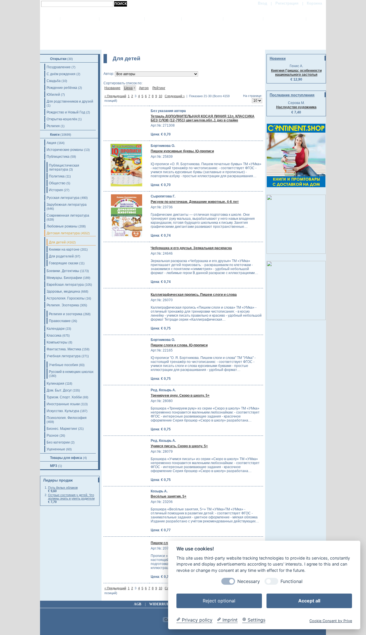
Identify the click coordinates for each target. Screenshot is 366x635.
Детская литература (63, 233)
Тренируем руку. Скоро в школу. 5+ (180, 396)
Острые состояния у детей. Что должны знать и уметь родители (71, 496)
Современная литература (68, 215)
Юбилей (53, 95)
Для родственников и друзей (70, 101)
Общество (57, 183)
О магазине (121, 19)
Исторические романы (65, 150)
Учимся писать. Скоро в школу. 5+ (179, 446)
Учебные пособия (63, 365)
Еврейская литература (65, 285)
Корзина (314, 3)
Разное (53, 436)
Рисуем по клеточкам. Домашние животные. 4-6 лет (195, 202)
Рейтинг (158, 88)
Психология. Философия (67, 418)
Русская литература (63, 198)
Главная (79, 19)
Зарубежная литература (67, 205)
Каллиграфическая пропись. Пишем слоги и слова (194, 295)
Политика (57, 176)
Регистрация (287, 3)
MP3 (53, 466)
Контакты (284, 19)
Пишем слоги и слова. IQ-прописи (179, 345)
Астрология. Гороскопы (66, 298)
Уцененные (56, 449)
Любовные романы (62, 226)
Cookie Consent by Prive (330, 620)
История (56, 190)
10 (160, 96)
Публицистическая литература (64, 167)
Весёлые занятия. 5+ (168, 496)
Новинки (278, 58)
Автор (144, 88)
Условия (243, 19)
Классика (54, 336)
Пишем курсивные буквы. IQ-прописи (182, 151)
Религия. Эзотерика (63, 305)
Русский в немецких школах (71, 372)
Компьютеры (57, 342)
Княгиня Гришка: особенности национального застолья (296, 73)
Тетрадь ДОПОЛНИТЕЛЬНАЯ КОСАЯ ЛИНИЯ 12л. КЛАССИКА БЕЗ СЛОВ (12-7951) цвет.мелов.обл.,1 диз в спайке (202, 118)
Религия (53, 126)
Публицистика (58, 157)
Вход (262, 3)
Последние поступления (292, 95)
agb (137, 604)
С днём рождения (61, 74)
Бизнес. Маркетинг (62, 429)
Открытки (58, 59)
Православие (60, 321)
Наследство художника (296, 107)
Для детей (57, 242)
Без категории (58, 442)
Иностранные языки (63, 404)
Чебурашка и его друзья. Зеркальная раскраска (191, 248)
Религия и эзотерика (65, 314)
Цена (128, 88)
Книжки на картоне (64, 249)
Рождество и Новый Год (66, 112)
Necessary (248, 581)
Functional (292, 581)
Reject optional (219, 600)
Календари (56, 329)
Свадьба (54, 81)
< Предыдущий (115, 96)
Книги (54, 135)
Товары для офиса (66, 458)
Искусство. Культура (63, 411)
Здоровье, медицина (63, 291)
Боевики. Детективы (63, 271)
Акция (51, 143)
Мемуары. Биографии (64, 278)
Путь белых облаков (63, 487)
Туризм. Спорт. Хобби (64, 397)
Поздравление (59, 67)
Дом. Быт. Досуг (59, 390)
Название (112, 88)
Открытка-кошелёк (62, 119)
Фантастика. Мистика (64, 349)
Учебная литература (64, 356)
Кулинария (55, 384)
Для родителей (61, 256)
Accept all (309, 600)
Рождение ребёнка (62, 88)
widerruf (159, 604)
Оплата (163, 19)
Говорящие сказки (63, 263)
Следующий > (175, 96)
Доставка (202, 19)
